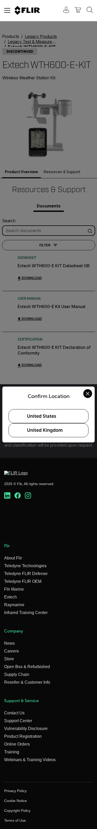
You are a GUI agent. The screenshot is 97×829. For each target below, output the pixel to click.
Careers (11, 651)
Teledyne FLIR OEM (22, 581)
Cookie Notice (15, 801)
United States (41, 416)
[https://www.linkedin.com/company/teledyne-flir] (7, 495)
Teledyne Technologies (25, 566)
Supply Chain (16, 674)
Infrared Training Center (26, 612)
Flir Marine (14, 589)
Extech (10, 597)
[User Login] (63, 10)
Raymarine (14, 605)
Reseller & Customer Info (27, 682)
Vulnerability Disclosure (26, 728)
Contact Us (14, 713)
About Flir (13, 558)
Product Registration (23, 736)
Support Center (18, 721)
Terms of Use (15, 820)
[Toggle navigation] (7, 10)
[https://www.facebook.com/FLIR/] (17, 495)
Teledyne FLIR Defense (26, 573)
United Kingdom (45, 430)
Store (9, 659)
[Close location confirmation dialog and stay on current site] (87, 393)
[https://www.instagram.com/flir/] (28, 495)
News (9, 643)
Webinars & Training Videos (30, 760)
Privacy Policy (15, 791)
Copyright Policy (17, 810)
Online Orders (17, 744)
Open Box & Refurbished (27, 666)
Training (11, 752)
